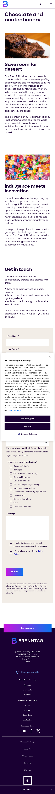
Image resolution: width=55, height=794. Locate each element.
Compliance (27, 756)
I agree (27, 426)
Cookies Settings (29, 434)
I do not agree (27, 419)
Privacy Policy (27, 749)
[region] (27, 397)
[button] (50, 789)
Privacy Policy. (15, 410)
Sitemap (27, 770)
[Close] (49, 357)
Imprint (27, 763)
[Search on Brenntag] (40, 4)
